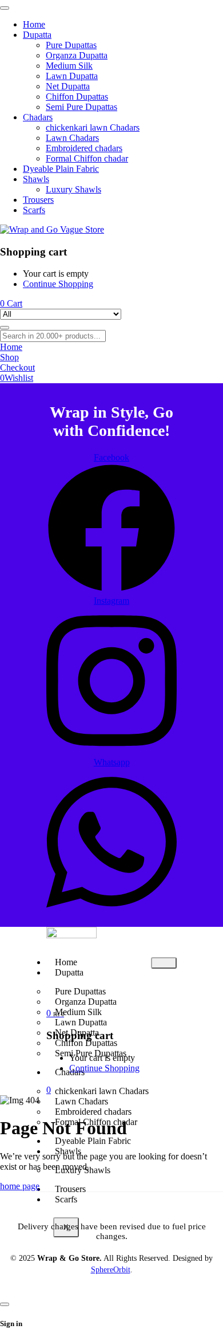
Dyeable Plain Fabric (93, 1141)
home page (19, 1186)
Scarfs (66, 1199)
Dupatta (69, 972)
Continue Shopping (58, 284)
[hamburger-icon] (164, 963)
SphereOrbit (110, 1269)
